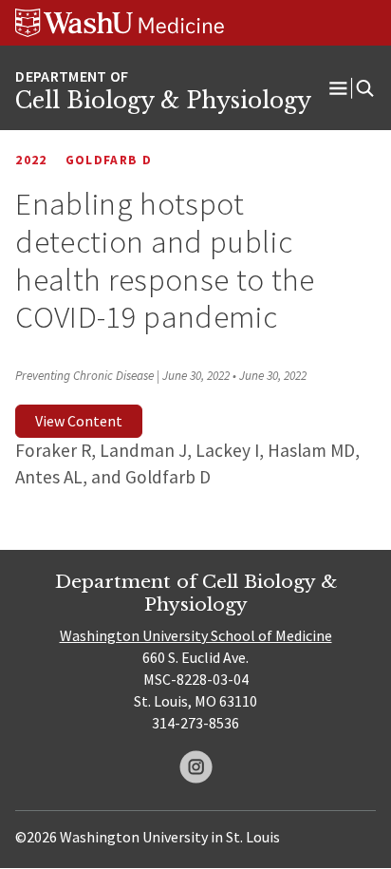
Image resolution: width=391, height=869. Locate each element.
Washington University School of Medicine (196, 635)
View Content (78, 420)
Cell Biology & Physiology (163, 100)
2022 (31, 160)
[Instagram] (196, 767)
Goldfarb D (108, 160)
